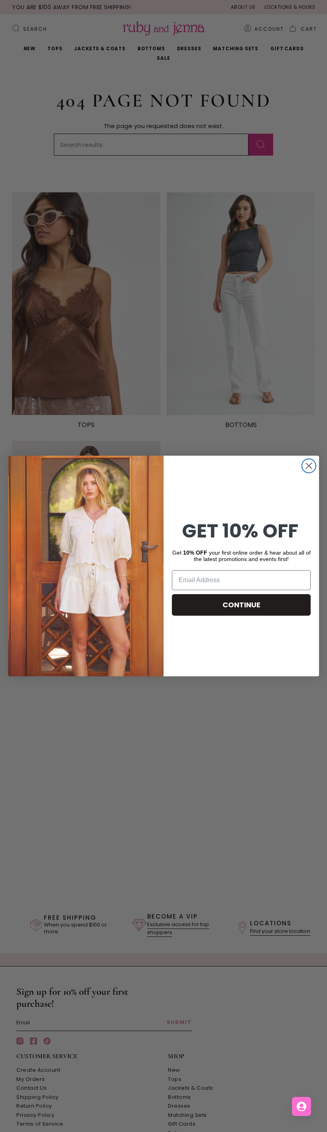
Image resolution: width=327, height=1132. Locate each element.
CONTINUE (241, 605)
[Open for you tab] (301, 1106)
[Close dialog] (309, 466)
